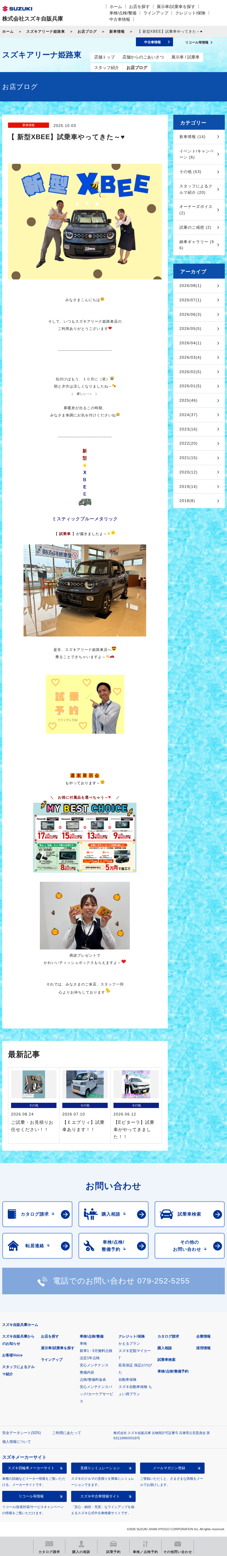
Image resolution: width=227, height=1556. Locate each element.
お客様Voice (12, 1355)
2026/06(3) (190, 314)
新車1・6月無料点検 (96, 1351)
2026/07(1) (190, 300)
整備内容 (87, 1372)
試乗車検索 (167, 1360)
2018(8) (187, 500)
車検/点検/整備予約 (173, 1371)
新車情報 (117, 31)
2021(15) (188, 457)
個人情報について (16, 1442)
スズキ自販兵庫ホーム (20, 1325)
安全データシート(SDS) (21, 1433)
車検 (83, 1343)
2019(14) (188, 486)
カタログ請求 (168, 1336)
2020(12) (188, 472)
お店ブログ (87, 31)
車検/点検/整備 (122, 13)
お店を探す (139, 6)
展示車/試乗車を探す (176, 6)
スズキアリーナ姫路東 (45, 31)
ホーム (116, 6)
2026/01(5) (190, 386)
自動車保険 (127, 1379)
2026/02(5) (190, 372)
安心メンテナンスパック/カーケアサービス (96, 1394)
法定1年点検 (90, 1358)
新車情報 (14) (192, 136)
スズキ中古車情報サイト (100, 1496)
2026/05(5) (190, 328)
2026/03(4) (190, 357)
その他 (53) (190, 171)
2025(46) (188, 400)
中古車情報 (119, 19)
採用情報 (203, 1348)
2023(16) (188, 429)
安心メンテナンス (94, 1365)
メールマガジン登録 (169, 1468)
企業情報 (203, 1336)
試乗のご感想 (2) (195, 227)
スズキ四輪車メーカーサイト (31, 1468)
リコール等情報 (31, 1496)
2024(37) (188, 414)
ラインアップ (155, 13)
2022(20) (188, 443)
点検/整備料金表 (93, 1379)
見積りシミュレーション (100, 1468)
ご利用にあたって (66, 1433)
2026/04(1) (190, 343)
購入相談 (165, 1348)
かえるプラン (129, 1343)
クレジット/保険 (190, 13)
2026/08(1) (190, 285)
